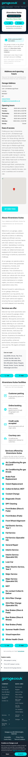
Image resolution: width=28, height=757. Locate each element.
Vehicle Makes (19, 711)
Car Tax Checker (17, 706)
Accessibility (7, 737)
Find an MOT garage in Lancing (11, 664)
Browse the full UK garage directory (12, 667)
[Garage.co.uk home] (9, 3)
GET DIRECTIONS (9, 209)
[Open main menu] (24, 3)
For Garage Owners (5, 697)
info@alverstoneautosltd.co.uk (11, 101)
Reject (7, 754)
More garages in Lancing (10, 660)
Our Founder (5, 689)
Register (17, 689)
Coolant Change (12, 494)
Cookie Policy (7, 739)
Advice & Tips (19, 692)
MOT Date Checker (18, 700)
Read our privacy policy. (19, 750)
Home (4, 7)
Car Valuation (19, 709)
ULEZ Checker (19, 703)
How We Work (6, 692)
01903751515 (6, 99)
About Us (4, 687)
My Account (18, 687)
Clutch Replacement (14, 484)
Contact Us (5, 700)
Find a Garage (19, 697)
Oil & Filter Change (13, 598)
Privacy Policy (19, 737)
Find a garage (10, 7)
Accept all (20, 754)
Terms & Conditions (19, 739)
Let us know (21, 651)
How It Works (5, 694)
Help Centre (18, 694)
